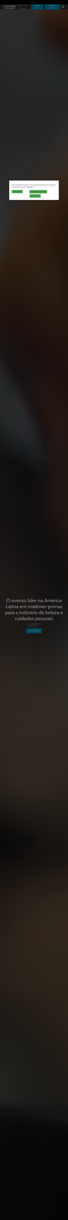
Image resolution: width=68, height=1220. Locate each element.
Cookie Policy (30, 187)
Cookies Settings (17, 191)
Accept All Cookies (35, 196)
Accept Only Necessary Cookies (38, 191)
